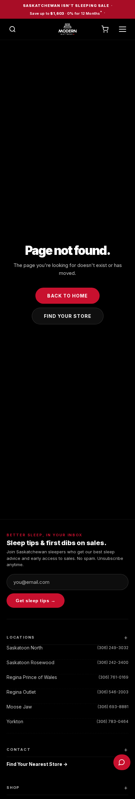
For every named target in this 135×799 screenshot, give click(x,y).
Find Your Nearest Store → (37, 764)
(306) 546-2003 (112, 691)
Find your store (67, 316)
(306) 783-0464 (112, 721)
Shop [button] (13, 787)
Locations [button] (21, 637)
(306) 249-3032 (112, 647)
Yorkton (15, 721)
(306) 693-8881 (113, 706)
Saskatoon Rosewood (30, 662)
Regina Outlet (21, 692)
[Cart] (105, 29)
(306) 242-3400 (112, 662)
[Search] (12, 29)
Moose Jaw (19, 706)
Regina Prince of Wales (32, 677)
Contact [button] (19, 749)
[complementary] (67, 9)
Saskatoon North (25, 647)
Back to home (67, 295)
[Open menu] (122, 29)
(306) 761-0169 (113, 677)
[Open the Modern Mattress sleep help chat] (121, 762)
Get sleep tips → (35, 600)
